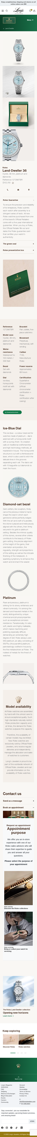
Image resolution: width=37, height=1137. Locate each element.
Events (3, 1098)
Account (22, 1085)
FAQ (2, 1089)
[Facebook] (2, 1127)
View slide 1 (13, 1053)
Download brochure (12, 412)
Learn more (7, 1016)
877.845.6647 (25, 1103)
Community (4, 1102)
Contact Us (23, 1096)
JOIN (32, 1121)
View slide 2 (18, 1053)
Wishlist (22, 1087)
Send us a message (12, 801)
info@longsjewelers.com (27, 1101)
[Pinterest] (11, 1127)
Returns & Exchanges (8, 1093)
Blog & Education (6, 1096)
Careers (3, 1100)
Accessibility (23, 1089)
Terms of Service (25, 1091)
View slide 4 (25, 1053)
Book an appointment (13, 807)
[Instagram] (7, 1127)
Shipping (4, 1091)
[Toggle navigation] (3, 11)
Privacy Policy (24, 1093)
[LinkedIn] (22, 1127)
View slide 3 (21, 1053)
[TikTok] (16, 1127)
